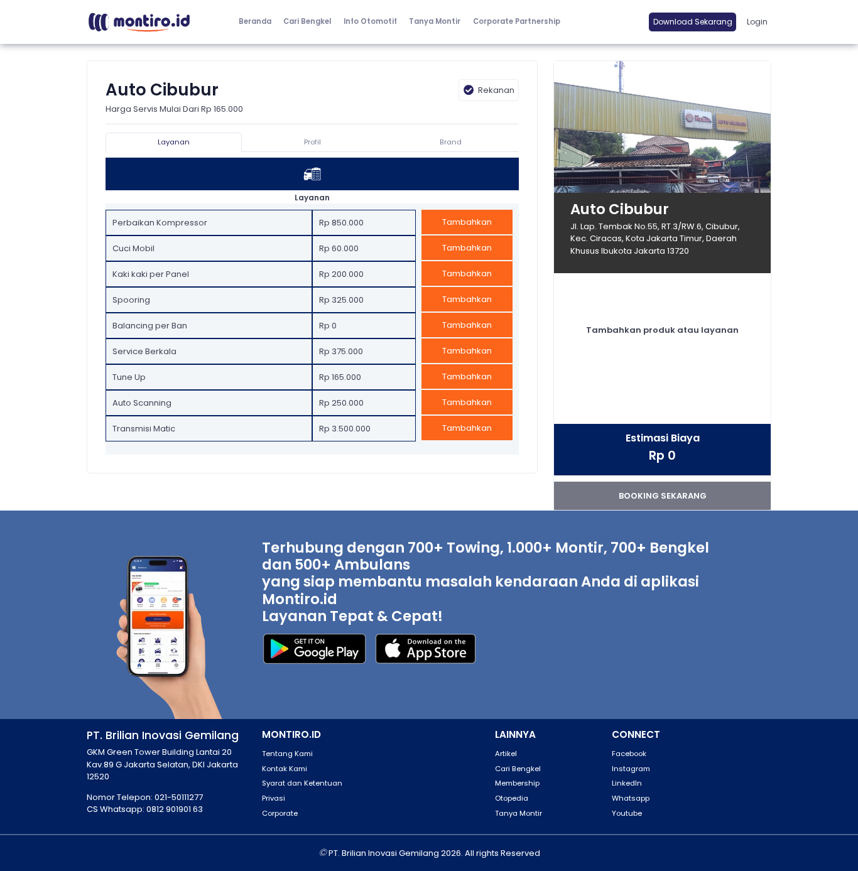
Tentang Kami (287, 754)
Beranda (255, 21)
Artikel (506, 754)
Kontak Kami (284, 769)
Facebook (629, 754)
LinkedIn (627, 783)
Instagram (631, 769)
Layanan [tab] (174, 142)
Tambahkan (467, 222)
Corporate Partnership (516, 21)
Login (757, 21)
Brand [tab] (451, 142)
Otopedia (511, 798)
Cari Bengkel (307, 21)
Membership (517, 783)
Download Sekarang (692, 21)
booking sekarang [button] (663, 496)
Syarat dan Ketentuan (302, 783)
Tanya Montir (434, 21)
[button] (370, 22)
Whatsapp (630, 798)
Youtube (627, 813)
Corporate (280, 813)
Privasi (273, 798)
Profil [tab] (312, 142)
